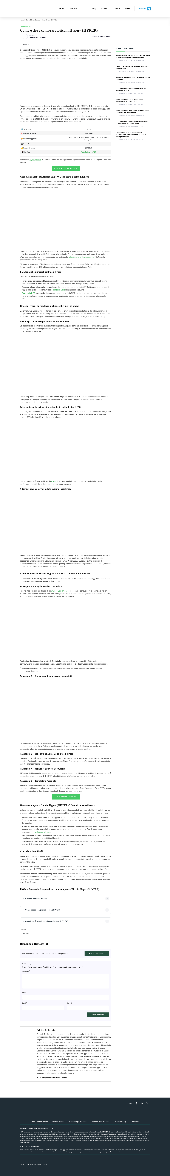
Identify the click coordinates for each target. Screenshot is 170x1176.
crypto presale (35, 160)
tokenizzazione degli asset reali (82, 257)
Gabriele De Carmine (37, 37)
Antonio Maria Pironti (126, 71)
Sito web (69, 1003)
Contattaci (135, 1122)
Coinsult (54, 481)
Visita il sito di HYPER (88, 152)
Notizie (127, 9)
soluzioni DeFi (59, 290)
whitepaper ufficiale (42, 832)
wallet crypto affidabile (60, 591)
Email (24, 1003)
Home (22, 20)
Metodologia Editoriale (78, 1122)
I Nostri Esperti (58, 1122)
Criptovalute (73, 9)
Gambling (104, 9)
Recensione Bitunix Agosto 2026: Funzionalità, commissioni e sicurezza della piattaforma (131, 134)
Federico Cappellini (126, 93)
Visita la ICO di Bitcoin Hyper (66, 168)
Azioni (61, 9)
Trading (93, 9)
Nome (24, 992)
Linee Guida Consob (39, 1122)
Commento (26, 971)
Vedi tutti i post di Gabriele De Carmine (52, 1078)
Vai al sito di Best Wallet (66, 797)
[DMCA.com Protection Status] (132, 1164)
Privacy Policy (120, 1122)
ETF (84, 9)
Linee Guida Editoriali (101, 1122)
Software (117, 9)
